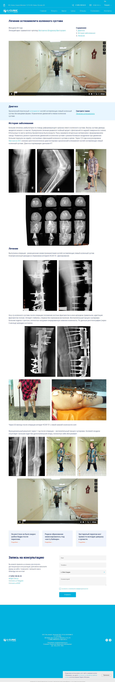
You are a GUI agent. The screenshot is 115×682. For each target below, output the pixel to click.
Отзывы (83, 11)
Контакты (108, 11)
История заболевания (86, 33)
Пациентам (53, 644)
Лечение (81, 36)
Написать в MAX (14, 583)
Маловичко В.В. (15, 141)
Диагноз (81, 31)
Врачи (64, 11)
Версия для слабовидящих (64, 644)
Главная (43, 11)
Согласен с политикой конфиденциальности (75, 589)
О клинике (95, 11)
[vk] (106, 641)
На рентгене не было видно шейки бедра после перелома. (23, 536)
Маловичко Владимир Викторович (52, 31)
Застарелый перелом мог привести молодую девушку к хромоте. (91, 536)
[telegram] (110, 641)
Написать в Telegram (16, 581)
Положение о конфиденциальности (57, 642)
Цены (73, 11)
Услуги (53, 11)
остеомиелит (35, 111)
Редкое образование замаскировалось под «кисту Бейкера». (54, 536)
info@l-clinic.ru (97, 5)
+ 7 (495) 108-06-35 (53, 639)
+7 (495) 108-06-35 (80, 5)
